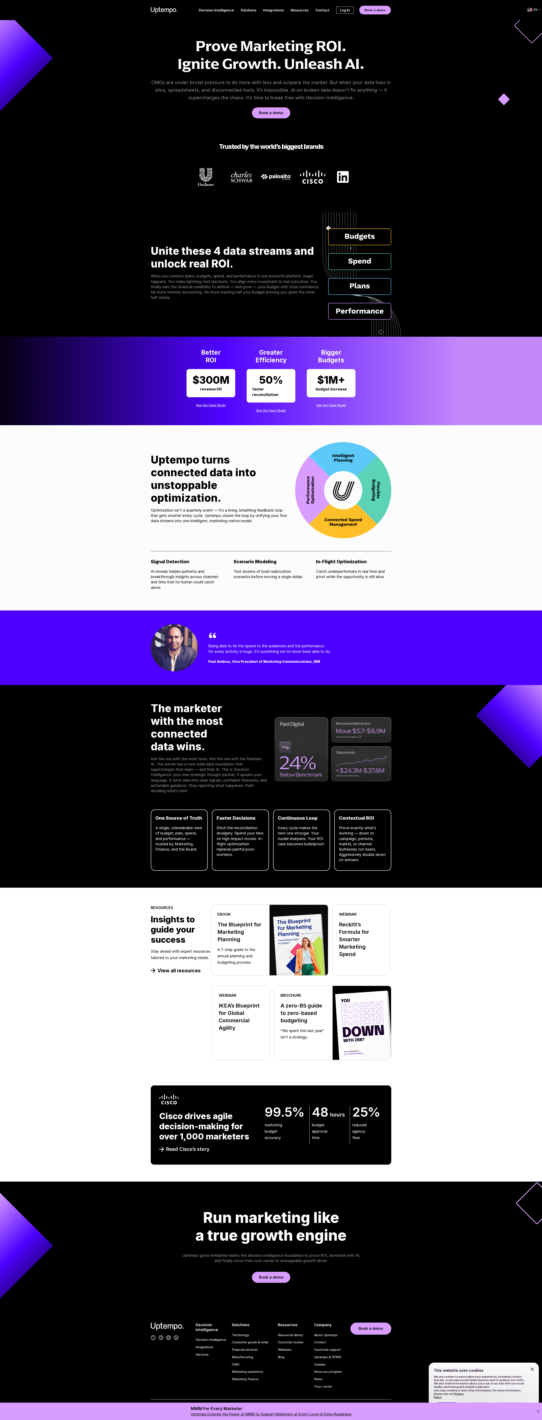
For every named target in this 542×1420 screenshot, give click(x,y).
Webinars (284, 1350)
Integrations (204, 1347)
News (318, 1379)
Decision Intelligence (211, 1340)
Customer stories (290, 1342)
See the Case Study (211, 405)
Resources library (290, 1335)
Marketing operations (247, 1372)
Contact (320, 1342)
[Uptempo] (164, 10)
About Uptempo (326, 1335)
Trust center (323, 1386)
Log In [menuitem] (345, 10)
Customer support (327, 1350)
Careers (320, 1364)
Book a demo (271, 113)
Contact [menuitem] (322, 10)
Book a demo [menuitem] (375, 10)
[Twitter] (168, 1338)
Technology (240, 1335)
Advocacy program (328, 1372)
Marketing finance (245, 1379)
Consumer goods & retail (250, 1342)
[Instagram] (176, 1338)
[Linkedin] (160, 1338)
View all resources (179, 971)
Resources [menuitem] (300, 10)
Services (202, 1354)
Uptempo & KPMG (327, 1357)
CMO (235, 1364)
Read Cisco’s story (188, 1149)
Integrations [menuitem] (273, 10)
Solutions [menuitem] (248, 10)
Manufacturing (242, 1357)
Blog (281, 1357)
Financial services (245, 1350)
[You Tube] (153, 1338)
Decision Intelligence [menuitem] (216, 10)
